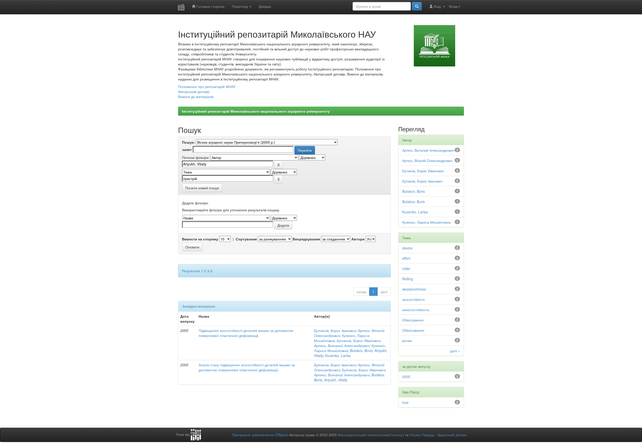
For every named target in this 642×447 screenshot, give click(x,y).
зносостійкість (413, 299)
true (405, 402)
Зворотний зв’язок (451, 434)
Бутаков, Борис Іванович (335, 330)
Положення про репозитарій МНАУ (206, 86)
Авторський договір (193, 91)
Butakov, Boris (413, 191)
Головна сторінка (209, 6)
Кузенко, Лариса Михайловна (426, 222)
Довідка (265, 6)
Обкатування (413, 319)
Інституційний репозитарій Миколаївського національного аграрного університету (256, 111)
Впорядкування (306, 238)
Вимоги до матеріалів (195, 96)
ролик (407, 340)
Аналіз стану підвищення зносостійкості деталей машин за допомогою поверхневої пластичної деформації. (247, 367)
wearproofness (414, 289)
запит (187, 149)
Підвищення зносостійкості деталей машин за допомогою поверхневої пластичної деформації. (246, 333)
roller (406, 268)
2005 (406, 376)
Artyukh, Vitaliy (335, 379)
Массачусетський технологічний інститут (371, 434)
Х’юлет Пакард (422, 434)
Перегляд (240, 6)
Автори (358, 238)
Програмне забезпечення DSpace (260, 434)
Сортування (246, 238)
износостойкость (415, 309)
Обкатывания (413, 330)
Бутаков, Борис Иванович (358, 340)
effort (406, 258)
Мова (453, 6)
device (407, 247)
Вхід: (438, 6)
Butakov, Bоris (361, 350)
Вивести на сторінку (200, 238)
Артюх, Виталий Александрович (341, 345)
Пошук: (188, 142)
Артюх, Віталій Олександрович (427, 160)
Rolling (407, 278)
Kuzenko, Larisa (338, 355)
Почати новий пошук (202, 187)
